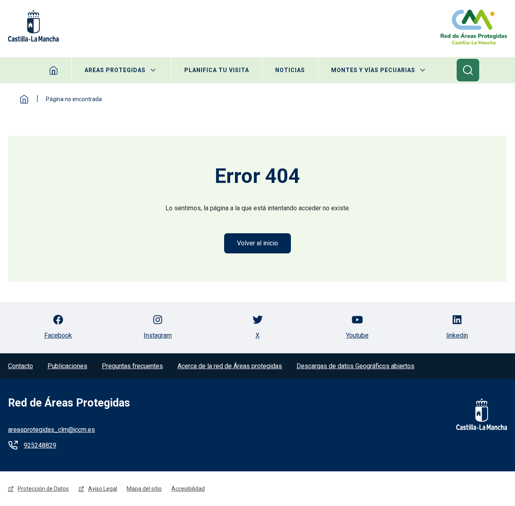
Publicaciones (67, 366)
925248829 (40, 445)
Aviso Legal (102, 488)
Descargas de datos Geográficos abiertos (355, 366)
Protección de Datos (43, 488)
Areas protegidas (115, 70)
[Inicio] (474, 27)
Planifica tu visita (216, 70)
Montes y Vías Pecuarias (373, 70)
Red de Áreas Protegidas (69, 403)
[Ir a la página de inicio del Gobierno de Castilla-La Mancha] (476, 414)
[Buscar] (468, 70)
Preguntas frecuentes (132, 366)
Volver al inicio (257, 243)
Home (54, 70)
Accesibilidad (188, 488)
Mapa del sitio (144, 488)
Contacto (20, 366)
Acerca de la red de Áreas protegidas (229, 366)
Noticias (290, 70)
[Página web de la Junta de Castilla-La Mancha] (33, 26)
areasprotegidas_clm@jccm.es (51, 429)
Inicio (24, 99)
